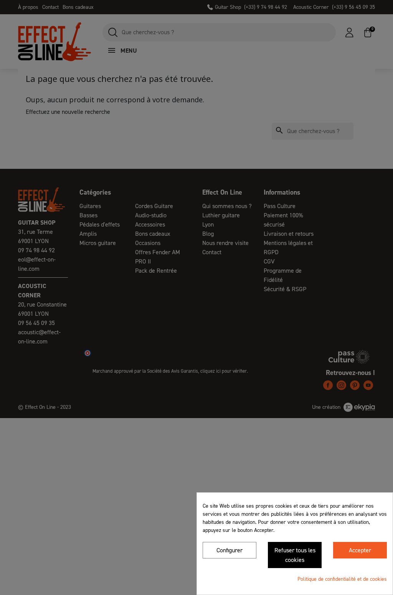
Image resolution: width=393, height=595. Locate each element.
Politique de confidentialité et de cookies (342, 579)
